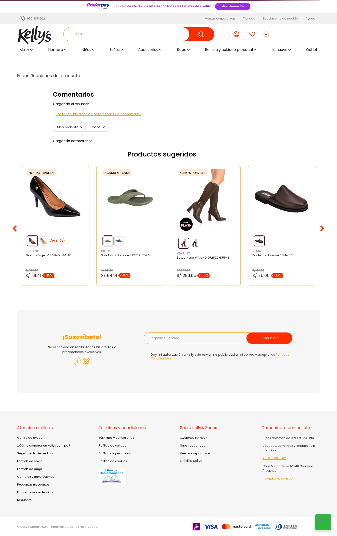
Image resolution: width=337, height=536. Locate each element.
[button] (32, 241)
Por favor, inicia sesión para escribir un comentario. (98, 114)
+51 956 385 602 (274, 458)
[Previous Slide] (15, 228)
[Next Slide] (322, 228)
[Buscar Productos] (201, 34)
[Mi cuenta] (237, 34)
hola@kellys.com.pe (277, 478)
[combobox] (138, 34)
